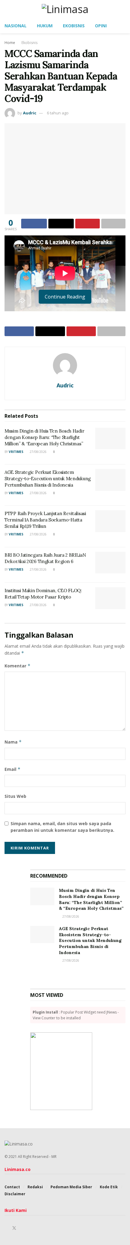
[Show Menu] (7, 9)
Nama (13, 742)
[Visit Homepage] (65, 9)
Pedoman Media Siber (71, 1186)
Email (13, 769)
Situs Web (15, 796)
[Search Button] (122, 9)
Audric (29, 113)
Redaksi (35, 1186)
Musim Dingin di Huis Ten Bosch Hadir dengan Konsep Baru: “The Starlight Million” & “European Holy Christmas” (44, 437)
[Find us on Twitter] (14, 1228)
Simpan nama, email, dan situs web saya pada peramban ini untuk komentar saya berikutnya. (62, 827)
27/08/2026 (38, 452)
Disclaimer (15, 1193)
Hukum (45, 26)
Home (10, 42)
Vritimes (16, 452)
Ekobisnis (74, 26)
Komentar (18, 666)
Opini (101, 26)
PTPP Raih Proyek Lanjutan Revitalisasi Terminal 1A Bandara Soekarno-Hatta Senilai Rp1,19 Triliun (45, 520)
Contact (12, 1186)
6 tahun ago (58, 113)
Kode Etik (109, 1186)
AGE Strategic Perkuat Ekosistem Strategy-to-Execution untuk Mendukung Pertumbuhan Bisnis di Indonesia (48, 478)
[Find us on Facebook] (6, 1228)
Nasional (16, 26)
